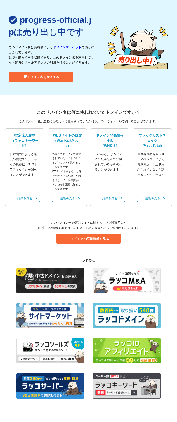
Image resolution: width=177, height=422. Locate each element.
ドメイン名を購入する (43, 77)
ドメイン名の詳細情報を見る (88, 238)
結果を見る (24, 198)
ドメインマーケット (67, 47)
